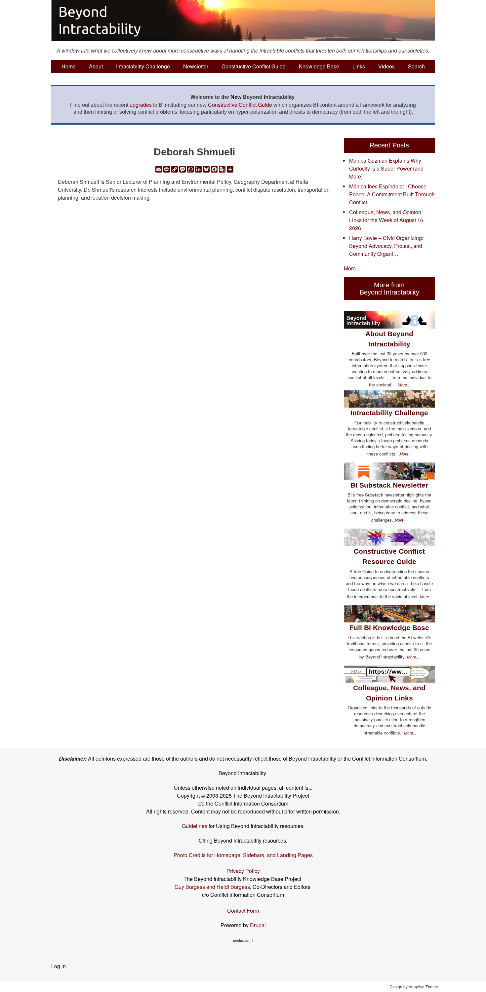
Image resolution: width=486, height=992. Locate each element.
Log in (58, 966)
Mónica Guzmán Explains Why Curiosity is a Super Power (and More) (386, 168)
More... (352, 268)
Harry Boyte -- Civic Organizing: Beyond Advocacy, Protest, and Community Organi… (386, 246)
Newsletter (195, 66)
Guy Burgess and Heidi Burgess (212, 887)
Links (358, 66)
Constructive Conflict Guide (254, 66)
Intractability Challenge (143, 66)
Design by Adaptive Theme (413, 986)
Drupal (258, 925)
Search (416, 66)
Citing (206, 840)
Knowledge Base (319, 66)
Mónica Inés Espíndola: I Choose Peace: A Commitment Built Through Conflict (392, 194)
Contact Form (243, 910)
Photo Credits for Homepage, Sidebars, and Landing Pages (243, 855)
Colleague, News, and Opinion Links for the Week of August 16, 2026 (387, 220)
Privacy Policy (243, 871)
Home (68, 66)
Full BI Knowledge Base (389, 627)
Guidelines (194, 826)
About (96, 66)
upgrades (141, 104)
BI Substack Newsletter (389, 485)
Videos (386, 66)
